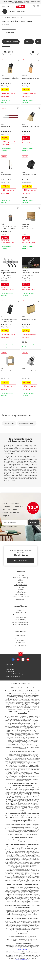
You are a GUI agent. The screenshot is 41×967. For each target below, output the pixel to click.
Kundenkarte (20, 643)
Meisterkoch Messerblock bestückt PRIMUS (31, 252)
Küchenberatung (20, 612)
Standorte (20, 610)
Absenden (33, 522)
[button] (4, 6)
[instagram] (22, 659)
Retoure (20, 582)
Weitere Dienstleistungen (20, 622)
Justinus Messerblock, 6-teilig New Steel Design (30, 58)
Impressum (9, 664)
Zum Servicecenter (20, 560)
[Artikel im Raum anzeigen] (7, 52)
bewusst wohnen (20, 645)
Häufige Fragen (21, 592)
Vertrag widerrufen (20, 585)
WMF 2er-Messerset (6, 106)
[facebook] (13, 659)
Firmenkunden (20, 599)
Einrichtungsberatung (20, 615)
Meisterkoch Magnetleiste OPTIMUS (10, 252)
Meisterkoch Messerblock (29, 206)
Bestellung (20, 575)
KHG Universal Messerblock (9, 206)
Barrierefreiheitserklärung (14, 674)
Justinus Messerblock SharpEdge (9, 299)
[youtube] (27, 659)
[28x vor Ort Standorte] (34, 6)
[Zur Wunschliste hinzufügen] (18, 60)
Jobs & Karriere (21, 638)
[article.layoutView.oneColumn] (34, 52)
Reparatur (20, 587)
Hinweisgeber (10, 671)
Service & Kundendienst (21, 597)
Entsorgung (20, 590)
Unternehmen (20, 635)
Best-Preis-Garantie (20, 617)
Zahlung (20, 580)
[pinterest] (18, 659)
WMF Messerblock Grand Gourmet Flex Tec (31, 351)
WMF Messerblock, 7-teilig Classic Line (10, 58)
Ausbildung (20, 640)
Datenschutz (10, 669)
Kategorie (10, 32)
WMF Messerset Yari (7, 154)
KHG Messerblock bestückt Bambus (31, 106)
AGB (7, 667)
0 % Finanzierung (20, 594)
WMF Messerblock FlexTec (29, 154)
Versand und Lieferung (20, 578)
